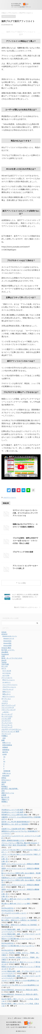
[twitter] (9, 490)
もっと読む (22, 583)
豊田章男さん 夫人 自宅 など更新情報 (14, 824)
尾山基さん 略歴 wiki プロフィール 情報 (15, 899)
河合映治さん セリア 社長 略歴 (12, 810)
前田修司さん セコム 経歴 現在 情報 (14, 815)
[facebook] (14, 490)
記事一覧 (4, 859)
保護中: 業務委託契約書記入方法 (12, 840)
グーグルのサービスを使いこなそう (13, 913)
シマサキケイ (6, 833)
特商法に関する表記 (29, 1018)
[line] (28, 490)
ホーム (9, 1018)
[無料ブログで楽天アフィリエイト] (23, 490)
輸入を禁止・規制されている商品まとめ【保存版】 (19, 920)
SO (10, 969)
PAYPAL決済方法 (7, 908)
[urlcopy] (33, 490)
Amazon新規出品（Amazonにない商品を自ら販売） (20, 990)
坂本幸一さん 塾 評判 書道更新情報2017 (15, 822)
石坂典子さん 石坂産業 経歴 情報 (13, 829)
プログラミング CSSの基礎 (23, 552)
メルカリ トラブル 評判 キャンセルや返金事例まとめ (20, 980)
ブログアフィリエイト (9, 497)
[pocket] (19, 490)
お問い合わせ (17, 1018)
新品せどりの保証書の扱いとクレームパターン (17, 939)
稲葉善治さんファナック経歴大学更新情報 (16, 878)
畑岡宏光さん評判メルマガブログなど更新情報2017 (19, 831)
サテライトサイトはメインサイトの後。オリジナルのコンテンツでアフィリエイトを (25, 513)
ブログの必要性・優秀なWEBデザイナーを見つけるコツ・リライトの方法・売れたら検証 (25, 540)
